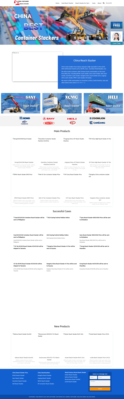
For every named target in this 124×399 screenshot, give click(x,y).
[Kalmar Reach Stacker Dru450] (24, 344)
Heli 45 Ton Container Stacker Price (49, 198)
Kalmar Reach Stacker (71, 377)
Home (57, 3)
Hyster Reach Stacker (71, 375)
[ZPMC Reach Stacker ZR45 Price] (24, 185)
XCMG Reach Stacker (18, 375)
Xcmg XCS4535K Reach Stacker (24, 162)
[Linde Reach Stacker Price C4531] (100, 344)
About (99, 3)
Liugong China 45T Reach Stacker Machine (75, 163)
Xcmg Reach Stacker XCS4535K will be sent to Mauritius (94, 265)
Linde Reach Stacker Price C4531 (100, 357)
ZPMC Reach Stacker (44, 381)
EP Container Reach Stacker (46, 384)
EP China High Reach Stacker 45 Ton (100, 162)
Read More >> (80, 82)
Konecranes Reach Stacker (72, 379)
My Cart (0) (109, 3)
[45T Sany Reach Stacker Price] (74, 185)
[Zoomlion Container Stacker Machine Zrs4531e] (49, 149)
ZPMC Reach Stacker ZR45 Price (24, 198)
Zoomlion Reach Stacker (19, 381)
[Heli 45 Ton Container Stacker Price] (49, 185)
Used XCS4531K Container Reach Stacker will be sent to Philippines (28, 236)
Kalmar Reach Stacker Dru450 (24, 357)
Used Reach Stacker (67, 3)
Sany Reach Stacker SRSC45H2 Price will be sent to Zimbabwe (94, 236)
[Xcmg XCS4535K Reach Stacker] (24, 149)
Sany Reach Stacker (18, 378)
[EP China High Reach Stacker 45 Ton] (100, 149)
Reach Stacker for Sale (82, 3)
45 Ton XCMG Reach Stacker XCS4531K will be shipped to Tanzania (27, 265)
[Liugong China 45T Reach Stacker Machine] (74, 149)
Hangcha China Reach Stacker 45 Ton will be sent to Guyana (62, 265)
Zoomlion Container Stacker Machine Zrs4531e (49, 163)
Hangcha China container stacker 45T (100, 199)
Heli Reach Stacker (17, 384)
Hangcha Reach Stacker (44, 375)
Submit (100, 388)
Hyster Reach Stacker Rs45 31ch (74, 357)
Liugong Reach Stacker (44, 378)
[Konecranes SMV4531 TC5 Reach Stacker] (49, 344)
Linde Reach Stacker (71, 381)
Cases (93, 3)
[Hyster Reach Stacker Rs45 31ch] (74, 344)
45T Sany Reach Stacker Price (75, 198)
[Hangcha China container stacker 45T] (100, 185)
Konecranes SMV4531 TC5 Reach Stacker (49, 359)
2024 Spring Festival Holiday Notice (58, 235)
